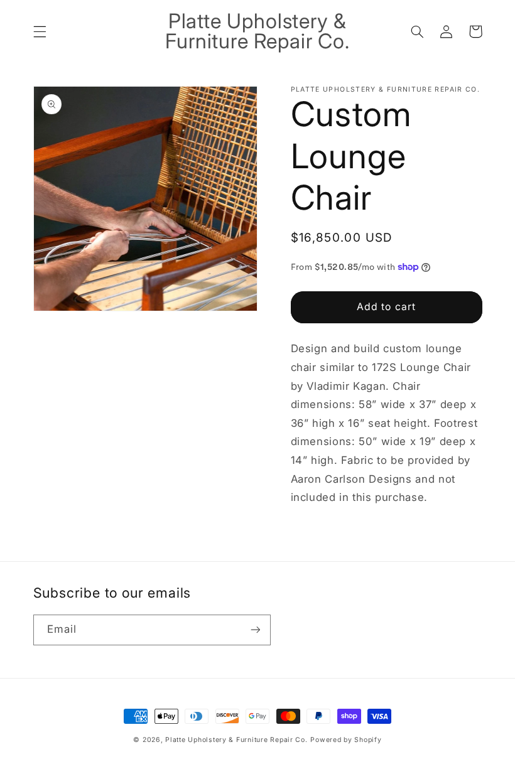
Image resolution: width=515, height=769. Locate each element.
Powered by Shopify (345, 740)
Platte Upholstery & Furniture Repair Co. (236, 740)
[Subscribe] (255, 630)
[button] (39, 31)
